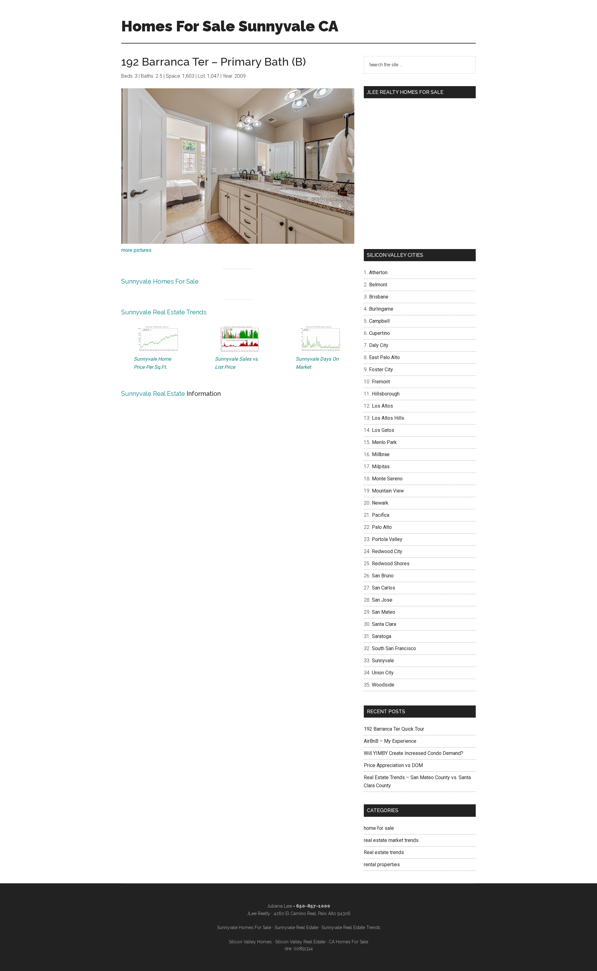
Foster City (381, 369)
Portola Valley (387, 539)
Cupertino (379, 333)
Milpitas (381, 466)
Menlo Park (384, 442)
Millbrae (381, 454)
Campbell (379, 321)
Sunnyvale (383, 661)
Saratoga (381, 636)
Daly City (378, 345)
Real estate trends (384, 852)
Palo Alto (382, 527)
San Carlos (383, 588)
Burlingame (381, 309)
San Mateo (383, 612)
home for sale (379, 828)
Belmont (378, 285)
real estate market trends (391, 840)
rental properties (382, 864)
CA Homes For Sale (348, 941)
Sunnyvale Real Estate (153, 393)
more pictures (136, 250)
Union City (383, 673)
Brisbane (378, 297)
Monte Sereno (387, 479)
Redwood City (387, 551)
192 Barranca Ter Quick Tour (394, 729)
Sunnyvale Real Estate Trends (163, 312)
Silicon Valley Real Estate (300, 941)
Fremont (381, 382)
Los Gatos (383, 430)
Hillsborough (386, 394)
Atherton (378, 272)
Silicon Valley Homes (250, 941)
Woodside (383, 685)
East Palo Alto (384, 357)
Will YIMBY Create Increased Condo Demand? (413, 753)
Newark (380, 503)
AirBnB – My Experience (390, 741)
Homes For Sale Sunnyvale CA (229, 26)
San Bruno (383, 576)
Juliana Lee (279, 906)
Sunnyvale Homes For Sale (160, 281)
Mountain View (388, 491)
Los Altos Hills (388, 418)
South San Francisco (394, 648)
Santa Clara (384, 624)
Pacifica (380, 515)
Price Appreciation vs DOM (393, 765)
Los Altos (382, 406)
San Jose (382, 600)
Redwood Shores (391, 563)
